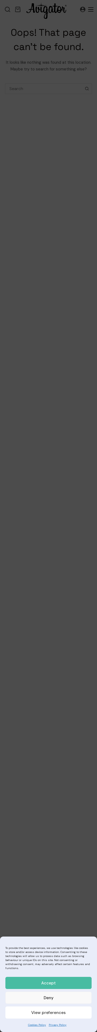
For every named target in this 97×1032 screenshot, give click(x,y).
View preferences (48, 1012)
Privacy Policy (58, 1025)
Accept (48, 983)
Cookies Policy (37, 1025)
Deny (49, 998)
